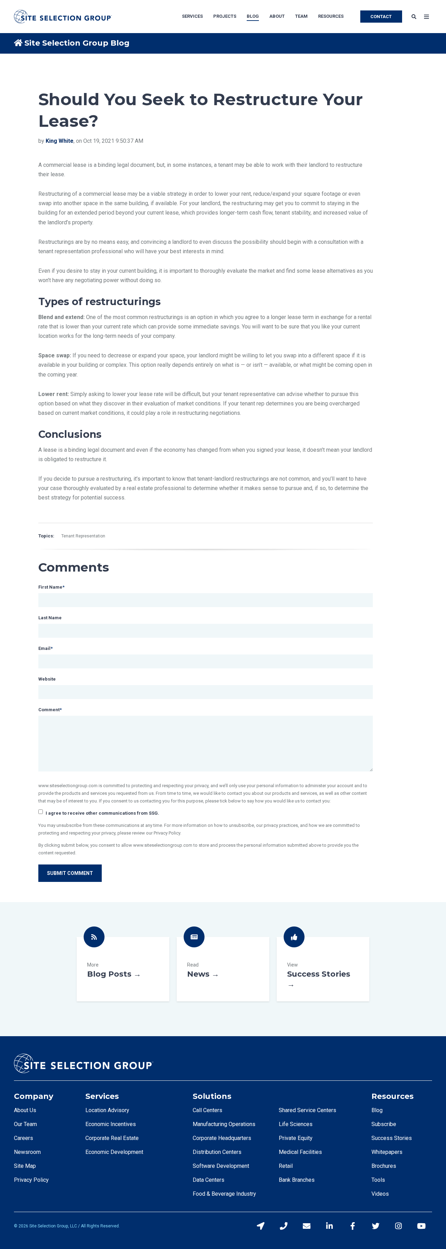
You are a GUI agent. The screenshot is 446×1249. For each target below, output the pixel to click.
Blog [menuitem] (253, 16)
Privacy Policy (31, 1180)
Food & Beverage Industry (224, 1193)
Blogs (123, 969)
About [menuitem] (277, 16)
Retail (286, 1166)
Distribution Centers (217, 1152)
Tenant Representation (83, 536)
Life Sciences (296, 1124)
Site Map (25, 1166)
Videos (380, 1193)
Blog (377, 1110)
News (223, 969)
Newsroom (27, 1152)
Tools (378, 1180)
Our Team (25, 1124)
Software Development (221, 1166)
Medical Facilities (300, 1152)
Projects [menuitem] (224, 16)
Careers (23, 1138)
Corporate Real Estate (112, 1138)
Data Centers (208, 1180)
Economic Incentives (110, 1124)
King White (60, 141)
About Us (25, 1110)
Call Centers (207, 1110)
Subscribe (383, 1124)
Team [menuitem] (301, 16)
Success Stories (323, 969)
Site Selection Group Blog (77, 43)
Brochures (383, 1166)
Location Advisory (107, 1110)
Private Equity (296, 1138)
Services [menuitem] (192, 16)
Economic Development (114, 1152)
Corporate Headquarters (222, 1138)
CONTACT (381, 16)
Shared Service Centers (307, 1110)
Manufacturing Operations (224, 1124)
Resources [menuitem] (331, 16)
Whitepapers (386, 1152)
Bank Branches (297, 1180)
